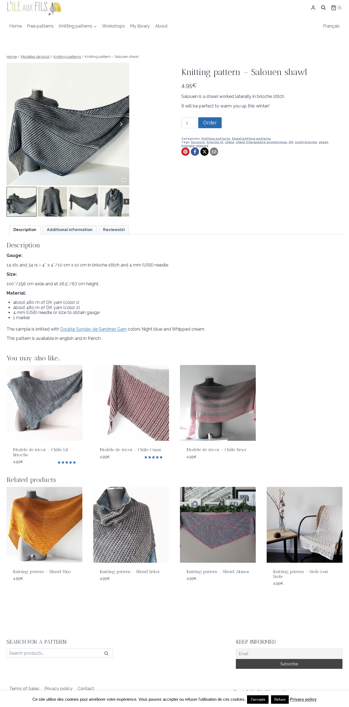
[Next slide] (121, 124)
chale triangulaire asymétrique (261, 142)
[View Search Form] (323, 8)
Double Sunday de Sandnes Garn (93, 329)
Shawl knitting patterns (251, 138)
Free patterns (40, 26)
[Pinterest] (185, 152)
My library (140, 26)
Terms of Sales (24, 688)
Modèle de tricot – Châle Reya (216, 449)
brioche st (215, 142)
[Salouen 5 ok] (68, 124)
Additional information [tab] (69, 229)
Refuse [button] (279, 699)
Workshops (113, 26)
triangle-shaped (194, 146)
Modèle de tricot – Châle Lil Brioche (40, 452)
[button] (22, 202)
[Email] (214, 152)
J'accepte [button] (257, 699)
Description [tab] (24, 229)
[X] (204, 152)
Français (331, 26)
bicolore (198, 142)
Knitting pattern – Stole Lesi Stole (300, 574)
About (161, 26)
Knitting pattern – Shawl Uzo (42, 571)
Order (210, 122)
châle (229, 142)
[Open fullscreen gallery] (124, 180)
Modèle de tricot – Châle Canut (130, 449)
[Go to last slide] (14, 124)
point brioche (306, 142)
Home (15, 26)
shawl (323, 142)
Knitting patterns (215, 138)
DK (291, 142)
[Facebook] (195, 152)
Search (108, 654)
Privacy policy (58, 688)
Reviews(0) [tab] (114, 229)
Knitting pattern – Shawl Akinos (217, 571)
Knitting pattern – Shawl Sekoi (130, 571)
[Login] (313, 7)
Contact (86, 688)
